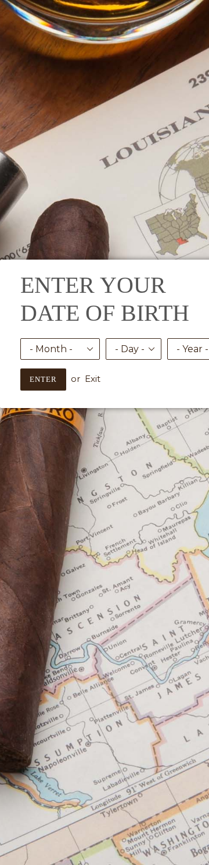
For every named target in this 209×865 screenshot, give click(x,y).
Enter (43, 379)
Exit (92, 378)
